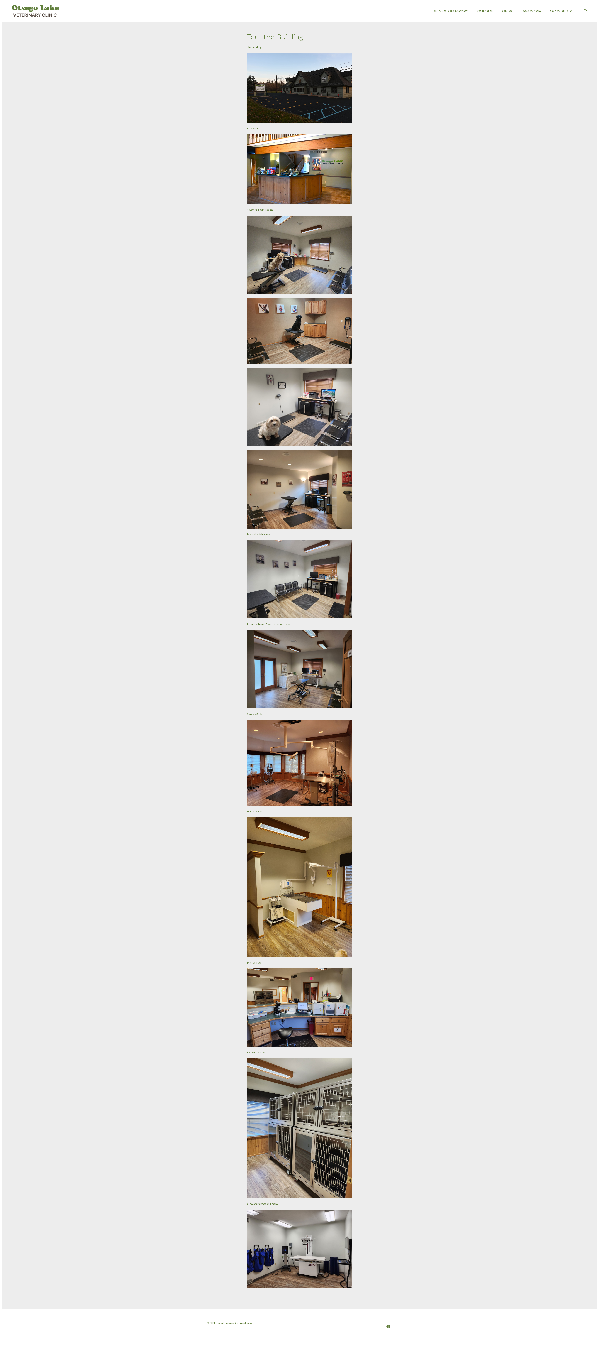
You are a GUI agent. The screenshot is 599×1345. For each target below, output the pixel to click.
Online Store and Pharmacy (451, 10)
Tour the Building (561, 10)
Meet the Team (531, 10)
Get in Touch (485, 10)
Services (507, 10)
